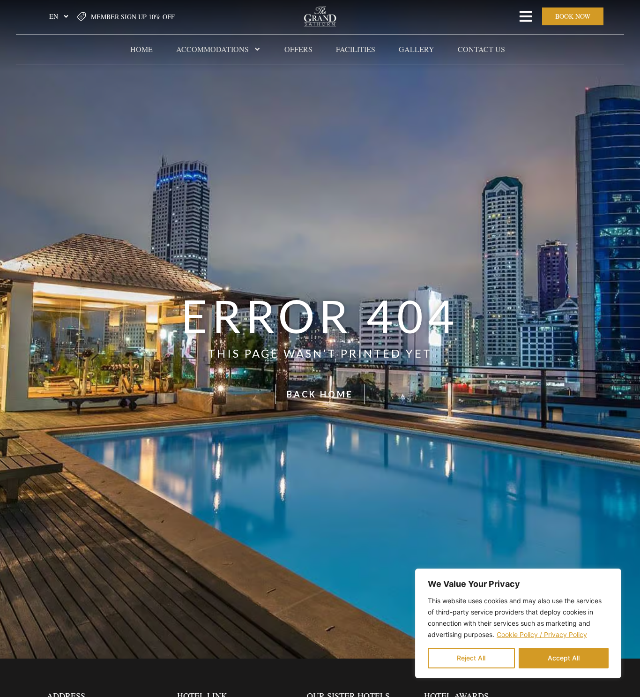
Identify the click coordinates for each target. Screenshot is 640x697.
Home (141, 49)
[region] (518, 623)
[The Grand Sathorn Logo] (319, 16)
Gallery (416, 49)
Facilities (355, 49)
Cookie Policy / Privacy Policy (542, 634)
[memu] (526, 16)
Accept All (564, 658)
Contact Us (481, 49)
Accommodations (212, 49)
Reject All (471, 658)
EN (53, 16)
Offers (298, 49)
